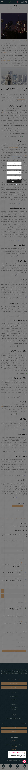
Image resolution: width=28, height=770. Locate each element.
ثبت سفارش (14, 181)
